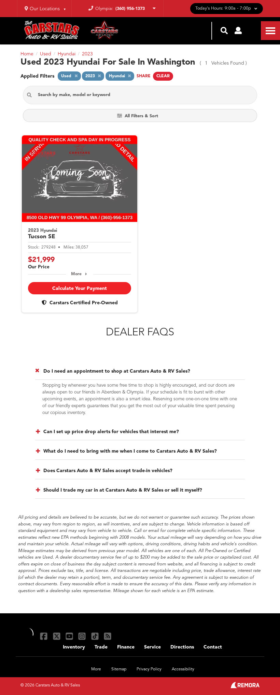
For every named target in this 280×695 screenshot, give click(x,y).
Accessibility (183, 669)
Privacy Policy (149, 669)
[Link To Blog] (107, 636)
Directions (182, 647)
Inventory (74, 647)
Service (152, 647)
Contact (213, 647)
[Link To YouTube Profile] (70, 636)
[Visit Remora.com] (245, 686)
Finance (126, 647)
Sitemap (118, 669)
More (76, 274)
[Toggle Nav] (270, 30)
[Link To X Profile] (57, 636)
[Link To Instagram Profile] (82, 636)
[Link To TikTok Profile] (95, 636)
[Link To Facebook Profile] (44, 636)
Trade (101, 647)
